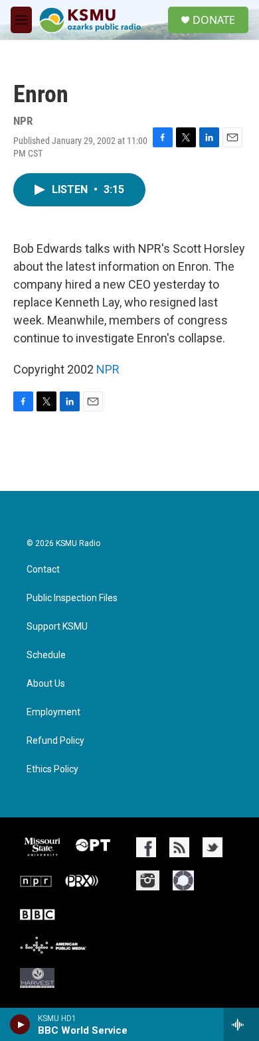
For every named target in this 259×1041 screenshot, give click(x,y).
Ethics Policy (52, 769)
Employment (53, 712)
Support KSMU (57, 627)
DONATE (214, 20)
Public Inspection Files (72, 598)
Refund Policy (55, 741)
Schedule (46, 655)
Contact (43, 570)
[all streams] (241, 1024)
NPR (108, 369)
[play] (20, 1024)
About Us (46, 684)
